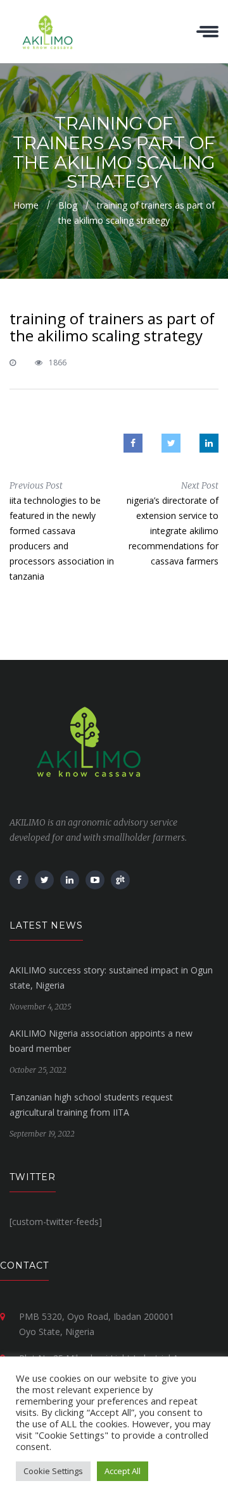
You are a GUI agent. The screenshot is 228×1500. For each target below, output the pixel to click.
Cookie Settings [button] (53, 1471)
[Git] (120, 879)
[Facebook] (19, 879)
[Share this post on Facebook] (133, 443)
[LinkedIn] (69, 879)
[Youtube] (95, 879)
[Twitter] (44, 879)
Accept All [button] (122, 1471)
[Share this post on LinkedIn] (209, 443)
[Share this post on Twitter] (171, 443)
